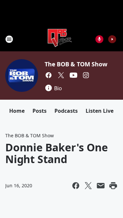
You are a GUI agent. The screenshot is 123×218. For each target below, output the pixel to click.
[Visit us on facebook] (48, 75)
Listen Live (99, 110)
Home (17, 110)
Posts (39, 110)
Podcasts (66, 110)
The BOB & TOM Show (76, 64)
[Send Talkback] (99, 39)
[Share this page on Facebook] (75, 185)
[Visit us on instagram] (86, 75)
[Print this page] (113, 185)
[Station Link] (59, 39)
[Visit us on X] (61, 75)
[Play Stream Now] (112, 39)
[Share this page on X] (88, 185)
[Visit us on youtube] (73, 75)
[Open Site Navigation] (9, 39)
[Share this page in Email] (100, 185)
